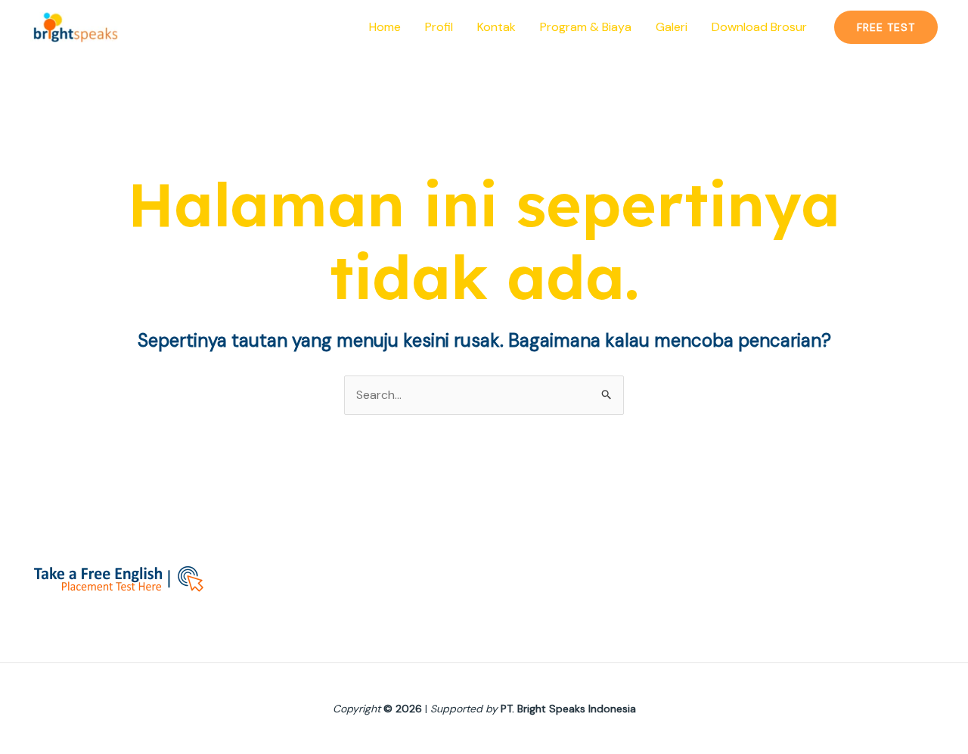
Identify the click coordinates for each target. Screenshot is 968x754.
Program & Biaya (585, 27)
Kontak (496, 27)
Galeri (671, 27)
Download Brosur (759, 27)
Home (385, 27)
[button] (886, 27)
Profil (439, 27)
